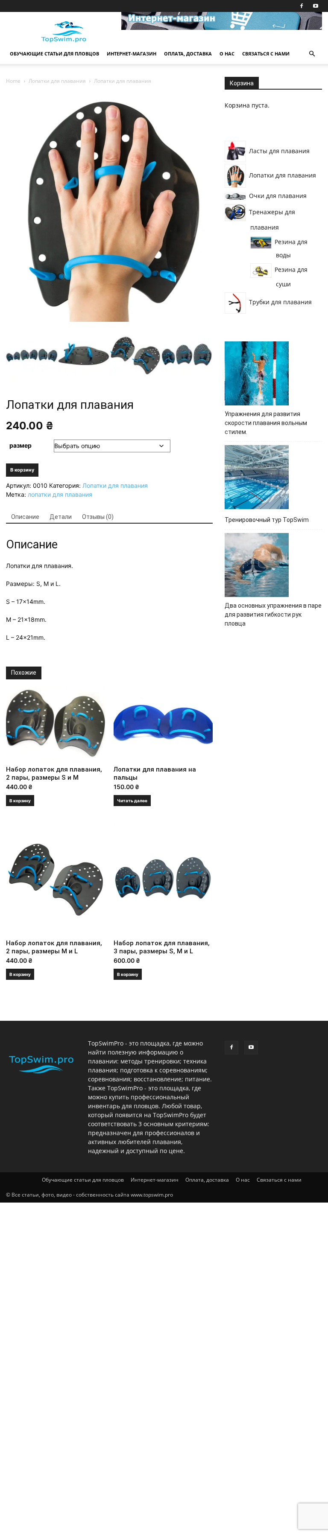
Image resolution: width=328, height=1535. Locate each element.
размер (20, 445)
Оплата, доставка (188, 53)
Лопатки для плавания (57, 80)
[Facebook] (301, 6)
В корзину (22, 470)
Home (13, 80)
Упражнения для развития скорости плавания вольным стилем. (266, 423)
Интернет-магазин (131, 53)
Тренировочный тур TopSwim (267, 519)
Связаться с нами (266, 53)
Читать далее (132, 800)
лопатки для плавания (60, 494)
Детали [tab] (61, 516)
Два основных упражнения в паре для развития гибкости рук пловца (273, 614)
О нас (227, 53)
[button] (312, 54)
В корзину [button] (20, 800)
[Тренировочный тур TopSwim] (257, 478)
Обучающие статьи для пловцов (54, 53)
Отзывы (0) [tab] (98, 516)
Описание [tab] (25, 516)
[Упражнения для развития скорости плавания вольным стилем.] (257, 374)
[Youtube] (315, 6)
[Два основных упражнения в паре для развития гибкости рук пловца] (257, 566)
